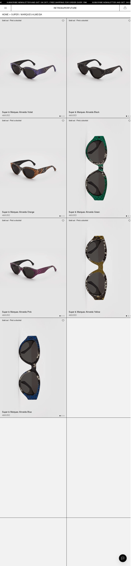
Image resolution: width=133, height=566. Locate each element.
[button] (125, 8)
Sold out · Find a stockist (11, 20)
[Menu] (5, 8)
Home (5, 14)
